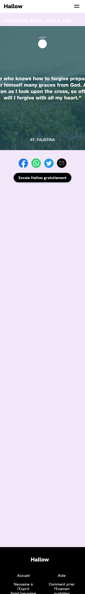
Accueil (23, 575)
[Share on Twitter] (49, 163)
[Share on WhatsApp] (36, 163)
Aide (62, 575)
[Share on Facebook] (23, 163)
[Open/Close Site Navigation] (77, 6)
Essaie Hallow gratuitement (42, 177)
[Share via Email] (61, 163)
